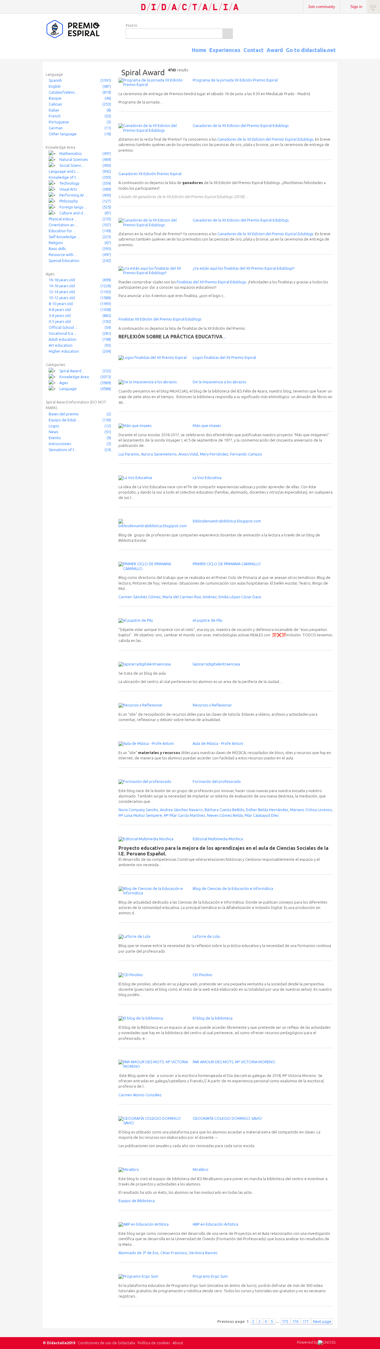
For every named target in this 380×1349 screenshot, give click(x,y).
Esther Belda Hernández (267, 810)
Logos (54, 426)
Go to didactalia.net (311, 50)
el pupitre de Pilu (207, 620)
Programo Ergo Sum (210, 1276)
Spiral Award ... (72, 371)
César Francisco (173, 1253)
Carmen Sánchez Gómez (139, 597)
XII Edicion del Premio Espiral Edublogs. (280, 139)
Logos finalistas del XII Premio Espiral (224, 357)
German (56, 128)
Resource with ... (63, 254)
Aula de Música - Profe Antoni (218, 743)
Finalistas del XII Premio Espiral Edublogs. (212, 282)
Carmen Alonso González (140, 1095)
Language (68, 389)
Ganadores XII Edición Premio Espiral (149, 174)
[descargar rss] (327, 55)
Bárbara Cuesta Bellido (224, 810)
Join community (321, 6)
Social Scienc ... (72, 165)
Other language (63, 134)
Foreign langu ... (73, 207)
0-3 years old (60, 321)
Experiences (224, 50)
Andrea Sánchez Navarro (181, 810)
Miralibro (200, 1169)
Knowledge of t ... (64, 177)
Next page (322, 1321)
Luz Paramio (128, 454)
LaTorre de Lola (206, 936)
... (161, 102)
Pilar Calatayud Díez (262, 815)
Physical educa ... (63, 219)
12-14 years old (62, 292)
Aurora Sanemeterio (159, 454)
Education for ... (62, 231)
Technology (69, 183)
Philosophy (68, 201)
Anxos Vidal (188, 454)
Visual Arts (68, 189)
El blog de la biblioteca (212, 1018)
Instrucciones (60, 444)
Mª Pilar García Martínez (184, 815)
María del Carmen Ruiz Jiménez (189, 597)
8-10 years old (61, 303)
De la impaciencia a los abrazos (219, 382)
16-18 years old (62, 280)
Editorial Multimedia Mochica (218, 839)
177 (306, 1321)
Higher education (64, 351)
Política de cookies (154, 1343)
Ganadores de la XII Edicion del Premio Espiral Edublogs (241, 125)
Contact (253, 50)
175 (285, 1321)
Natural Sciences (73, 159)
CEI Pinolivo (202, 975)
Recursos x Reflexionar (212, 705)
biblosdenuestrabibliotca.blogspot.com (227, 521)
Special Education (64, 260)
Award (275, 50)
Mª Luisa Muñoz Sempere (140, 815)
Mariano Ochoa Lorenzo (311, 810)
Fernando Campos (246, 454)
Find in (131, 25)
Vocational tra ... (63, 333)
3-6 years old (60, 315)
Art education (60, 345)
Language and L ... (64, 171)
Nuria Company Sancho (138, 810)
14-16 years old (62, 286)
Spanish (55, 80)
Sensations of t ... (63, 449)
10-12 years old (62, 298)
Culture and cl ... (73, 213)
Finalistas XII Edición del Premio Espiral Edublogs (159, 319)
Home (199, 50)
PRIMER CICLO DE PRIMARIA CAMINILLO (227, 564)
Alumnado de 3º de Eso (138, 1253)
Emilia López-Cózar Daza (239, 597)
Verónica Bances (203, 1253)
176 (295, 1321)
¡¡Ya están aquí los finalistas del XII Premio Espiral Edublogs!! (243, 268)
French (55, 116)
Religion (56, 243)
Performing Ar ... (73, 195)
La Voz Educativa (207, 477)
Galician (55, 104)
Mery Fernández (214, 454)
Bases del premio (64, 414)
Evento (55, 438)
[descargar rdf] (335, 55)
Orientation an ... (63, 225)
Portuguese (59, 122)
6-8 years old (60, 309)
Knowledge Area (74, 377)
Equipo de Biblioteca (136, 1201)
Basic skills (57, 248)
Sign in (356, 6)
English (55, 86)
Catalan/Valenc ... (63, 92)
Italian (54, 110)
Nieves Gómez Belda (225, 815)
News (53, 432)
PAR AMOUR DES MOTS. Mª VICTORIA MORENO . (235, 1062)
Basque (55, 98)
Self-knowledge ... (64, 237)
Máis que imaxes (207, 425)
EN (373, 6)
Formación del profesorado (217, 781)
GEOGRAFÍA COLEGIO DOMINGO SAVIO (227, 1118)
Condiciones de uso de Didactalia (106, 1343)
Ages (63, 383)
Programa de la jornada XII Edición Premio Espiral (235, 80)
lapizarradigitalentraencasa (216, 664)
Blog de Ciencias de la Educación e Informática (233, 888)
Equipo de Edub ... (64, 420)
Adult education (62, 339)
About (177, 1343)
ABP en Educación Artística (215, 1224)
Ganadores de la (232, 139)
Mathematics (70, 153)
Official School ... (63, 327)
